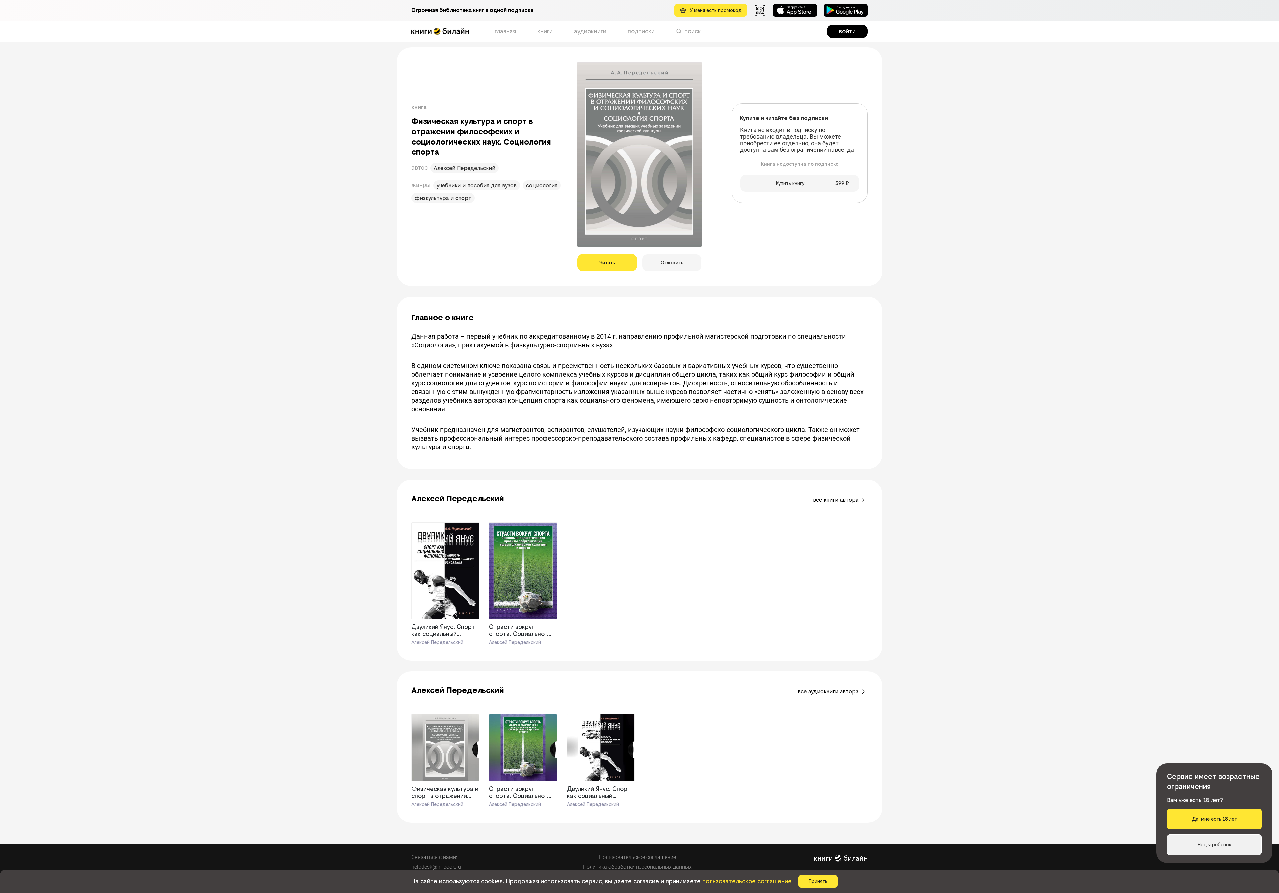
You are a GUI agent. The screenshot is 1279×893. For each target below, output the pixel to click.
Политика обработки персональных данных (637, 867)
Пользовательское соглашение (637, 857)
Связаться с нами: (434, 857)
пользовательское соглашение (747, 881)
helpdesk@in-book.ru (436, 867)
